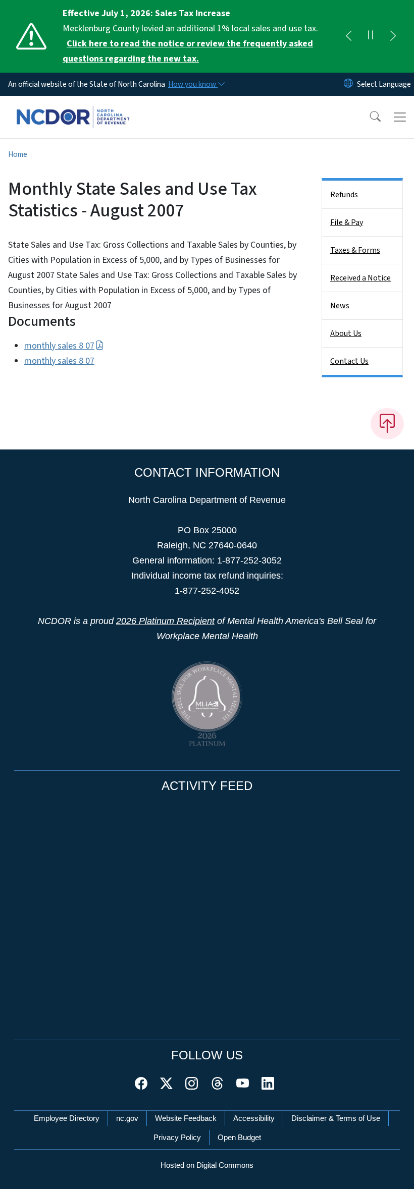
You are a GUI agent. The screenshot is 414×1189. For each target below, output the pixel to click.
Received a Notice (360, 278)
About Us (345, 333)
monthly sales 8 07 (59, 345)
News (339, 305)
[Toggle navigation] (400, 117)
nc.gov (127, 1118)
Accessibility (254, 1118)
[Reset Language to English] (348, 84)
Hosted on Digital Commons (207, 1165)
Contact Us (349, 361)
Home (17, 154)
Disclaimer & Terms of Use (335, 1118)
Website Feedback (186, 1118)
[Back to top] (387, 423)
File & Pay (346, 222)
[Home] (73, 107)
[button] (368, 117)
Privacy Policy (177, 1137)
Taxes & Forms (355, 250)
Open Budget (239, 1137)
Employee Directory (66, 1118)
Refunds (344, 194)
